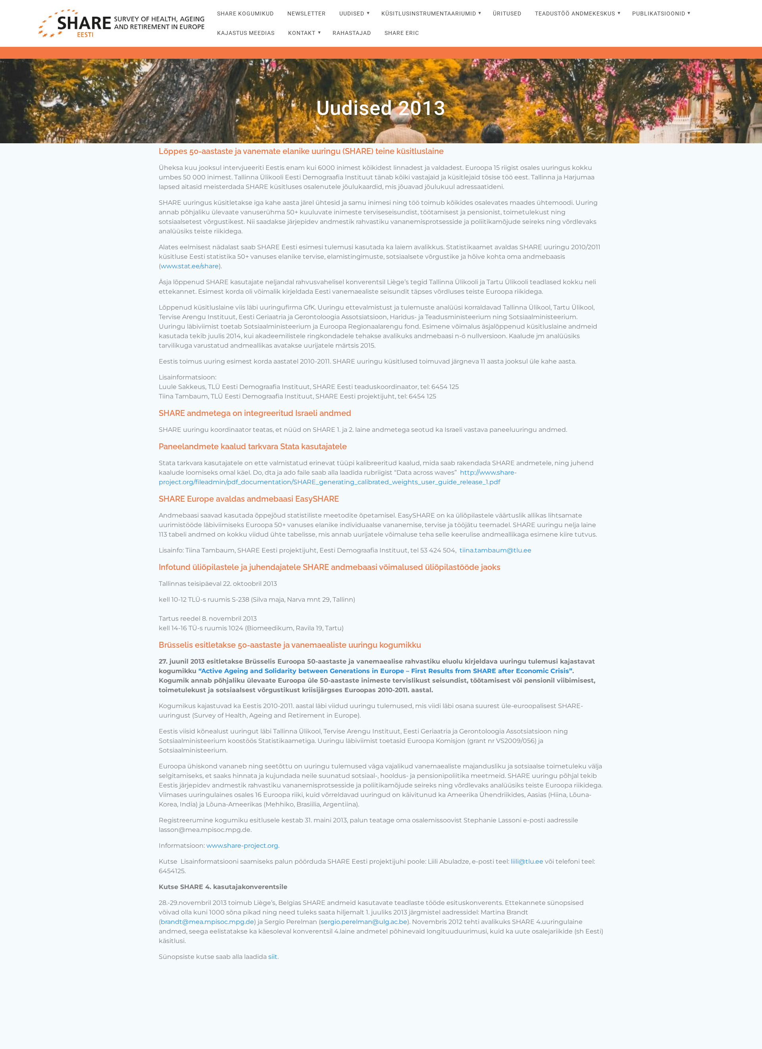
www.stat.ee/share (190, 266)
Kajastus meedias (246, 33)
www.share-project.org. (242, 845)
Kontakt (302, 33)
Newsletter (306, 13)
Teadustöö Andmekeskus (575, 13)
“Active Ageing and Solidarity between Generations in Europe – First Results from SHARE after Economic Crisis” (385, 671)
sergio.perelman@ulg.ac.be (364, 922)
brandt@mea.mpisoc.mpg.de (207, 922)
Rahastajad (352, 33)
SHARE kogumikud (245, 13)
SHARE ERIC (402, 33)
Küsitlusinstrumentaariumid (428, 13)
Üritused (507, 13)
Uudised (351, 13)
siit (272, 956)
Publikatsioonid (658, 13)
